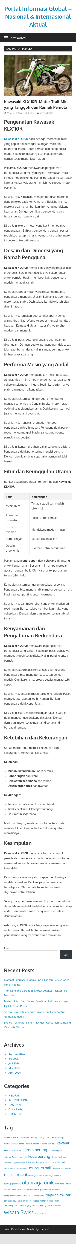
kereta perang (35, 1149)
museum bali (40, 1167)
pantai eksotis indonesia (28, 1189)
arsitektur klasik (11, 1137)
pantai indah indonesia (50, 1189)
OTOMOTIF (46, 113)
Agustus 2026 (16, 1054)
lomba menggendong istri (15, 1162)
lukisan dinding (35, 1162)
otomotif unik (10, 1189)
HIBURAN (14, 1095)
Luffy (31, 113)
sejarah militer (58, 1195)
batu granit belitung (28, 1137)
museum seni (15, 1174)
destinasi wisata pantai (14, 1143)
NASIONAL (15, 1105)
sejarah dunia (38, 1195)
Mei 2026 (14, 1068)
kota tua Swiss (10, 1157)
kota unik (23, 1157)
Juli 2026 (13, 1058)
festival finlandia (33, 1143)
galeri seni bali (48, 1143)
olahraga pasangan (12, 1183)
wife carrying (25, 1205)
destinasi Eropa (57, 1137)
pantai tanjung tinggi (13, 1195)
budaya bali (44, 1137)
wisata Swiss (19, 1212)
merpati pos (48, 1162)
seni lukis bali (10, 1201)
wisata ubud (40, 1213)
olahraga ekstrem (36, 1175)
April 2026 (14, 1072)
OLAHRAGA (15, 1109)
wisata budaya (54, 1205)
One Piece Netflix (63, 1183)
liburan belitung (59, 1157)
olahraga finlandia (53, 1175)
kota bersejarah (55, 1150)
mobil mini (60, 1162)
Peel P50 (27, 1195)
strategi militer (39, 1201)
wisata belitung (39, 1205)
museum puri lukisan (62, 1168)
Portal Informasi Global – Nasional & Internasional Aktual (38, 16)
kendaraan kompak (12, 1150)
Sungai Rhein (53, 1201)
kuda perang (39, 1156)
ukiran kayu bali (11, 1205)
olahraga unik (38, 1182)
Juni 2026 (14, 1063)
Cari (6, 948)
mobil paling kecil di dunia (15, 1168)
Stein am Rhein (24, 1201)
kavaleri (63, 1143)
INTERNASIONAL (18, 1100)
